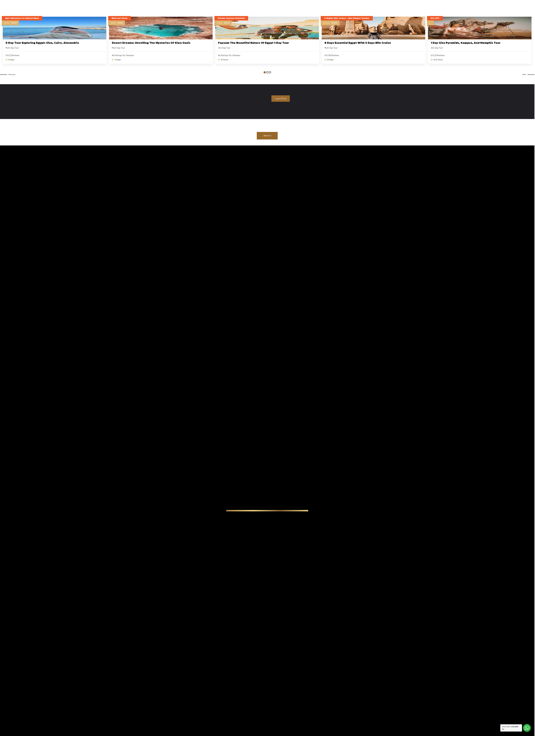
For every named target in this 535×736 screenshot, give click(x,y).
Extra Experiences (300, 7)
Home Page (259, 7)
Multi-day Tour (12, 47)
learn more (280, 98)
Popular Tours (279, 7)
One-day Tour (224, 47)
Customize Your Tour (326, 7)
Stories (346, 7)
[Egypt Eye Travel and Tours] (192, 4)
